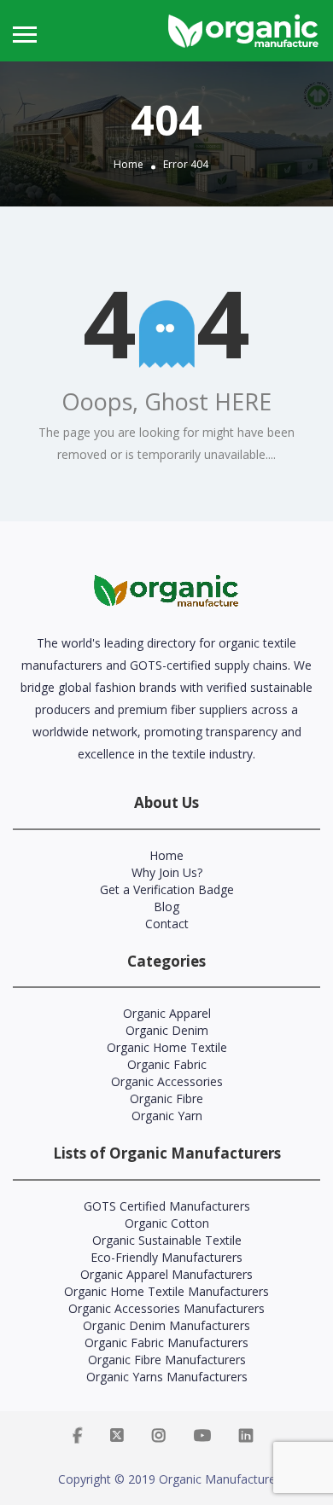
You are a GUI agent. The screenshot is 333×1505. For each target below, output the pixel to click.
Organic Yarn (166, 1115)
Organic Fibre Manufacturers (167, 1359)
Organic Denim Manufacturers (166, 1325)
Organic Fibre (166, 1098)
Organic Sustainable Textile (167, 1240)
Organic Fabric (167, 1064)
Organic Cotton (167, 1223)
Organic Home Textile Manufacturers (166, 1291)
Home (128, 164)
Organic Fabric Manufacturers (166, 1342)
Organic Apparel (167, 1013)
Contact (167, 923)
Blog (166, 906)
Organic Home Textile (167, 1047)
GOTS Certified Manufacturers (167, 1206)
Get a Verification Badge (167, 889)
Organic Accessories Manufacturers (166, 1308)
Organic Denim (167, 1030)
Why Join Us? (166, 872)
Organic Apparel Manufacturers (166, 1274)
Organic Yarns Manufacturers (167, 1376)
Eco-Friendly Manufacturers (166, 1257)
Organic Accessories (167, 1081)
